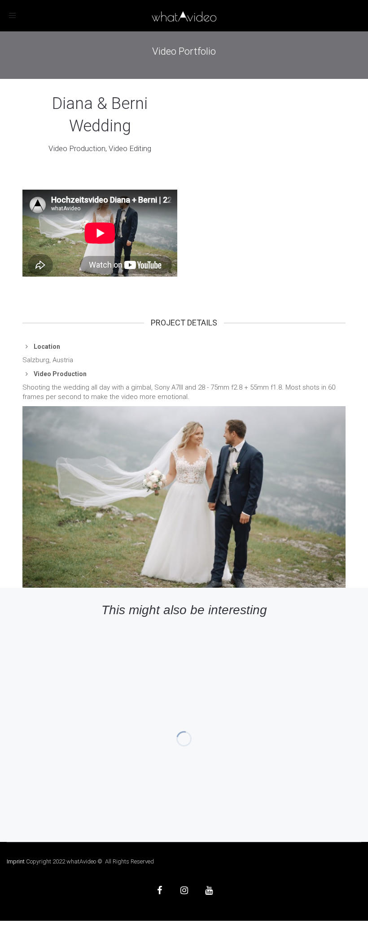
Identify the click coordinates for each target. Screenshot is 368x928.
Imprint (16, 861)
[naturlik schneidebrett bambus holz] (184, 497)
